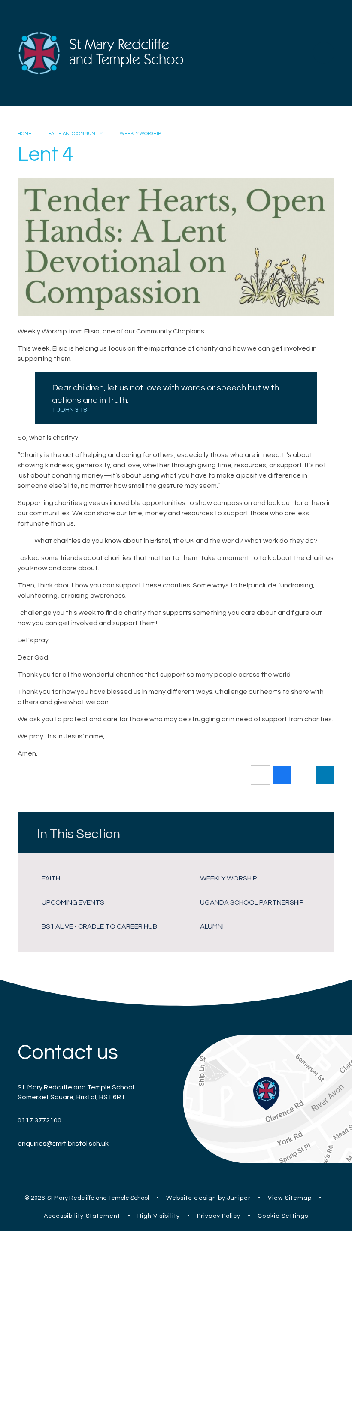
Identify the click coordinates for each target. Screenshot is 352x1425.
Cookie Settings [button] (283, 1216)
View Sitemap (290, 1198)
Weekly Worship (140, 133)
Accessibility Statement (82, 1216)
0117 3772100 (39, 1120)
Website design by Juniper (208, 1198)
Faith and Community (76, 133)
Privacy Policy (219, 1216)
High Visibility (158, 1216)
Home (24, 133)
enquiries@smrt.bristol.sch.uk (63, 1143)
